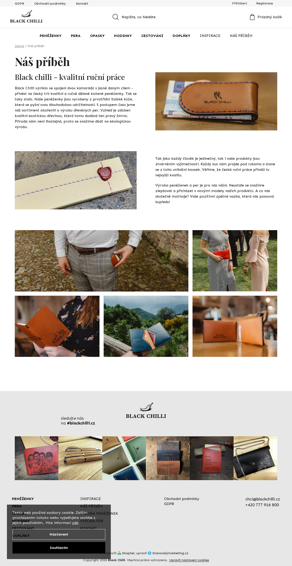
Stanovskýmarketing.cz (170, 553)
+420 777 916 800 (262, 504)
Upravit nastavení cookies (189, 560)
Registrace (264, 3)
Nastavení (59, 534)
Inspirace (90, 499)
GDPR (19, 4)
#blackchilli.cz (81, 423)
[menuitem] (50, 36)
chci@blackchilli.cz (262, 499)
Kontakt (82, 4)
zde (75, 523)
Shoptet (128, 553)
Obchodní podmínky (50, 4)
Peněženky (23, 499)
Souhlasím (59, 547)
